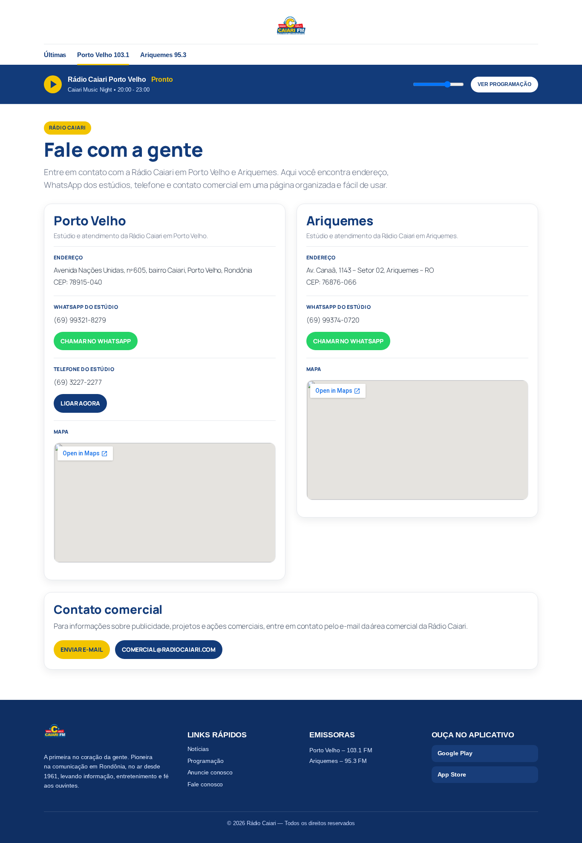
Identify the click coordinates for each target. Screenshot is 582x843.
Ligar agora (80, 403)
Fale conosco (205, 784)
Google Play (455, 753)
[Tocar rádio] (53, 84)
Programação (205, 760)
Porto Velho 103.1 (103, 55)
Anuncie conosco (210, 772)
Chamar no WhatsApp (96, 341)
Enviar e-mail (82, 649)
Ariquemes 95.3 (163, 55)
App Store (452, 774)
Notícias (198, 748)
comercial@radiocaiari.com (169, 649)
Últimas (55, 55)
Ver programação (504, 84)
